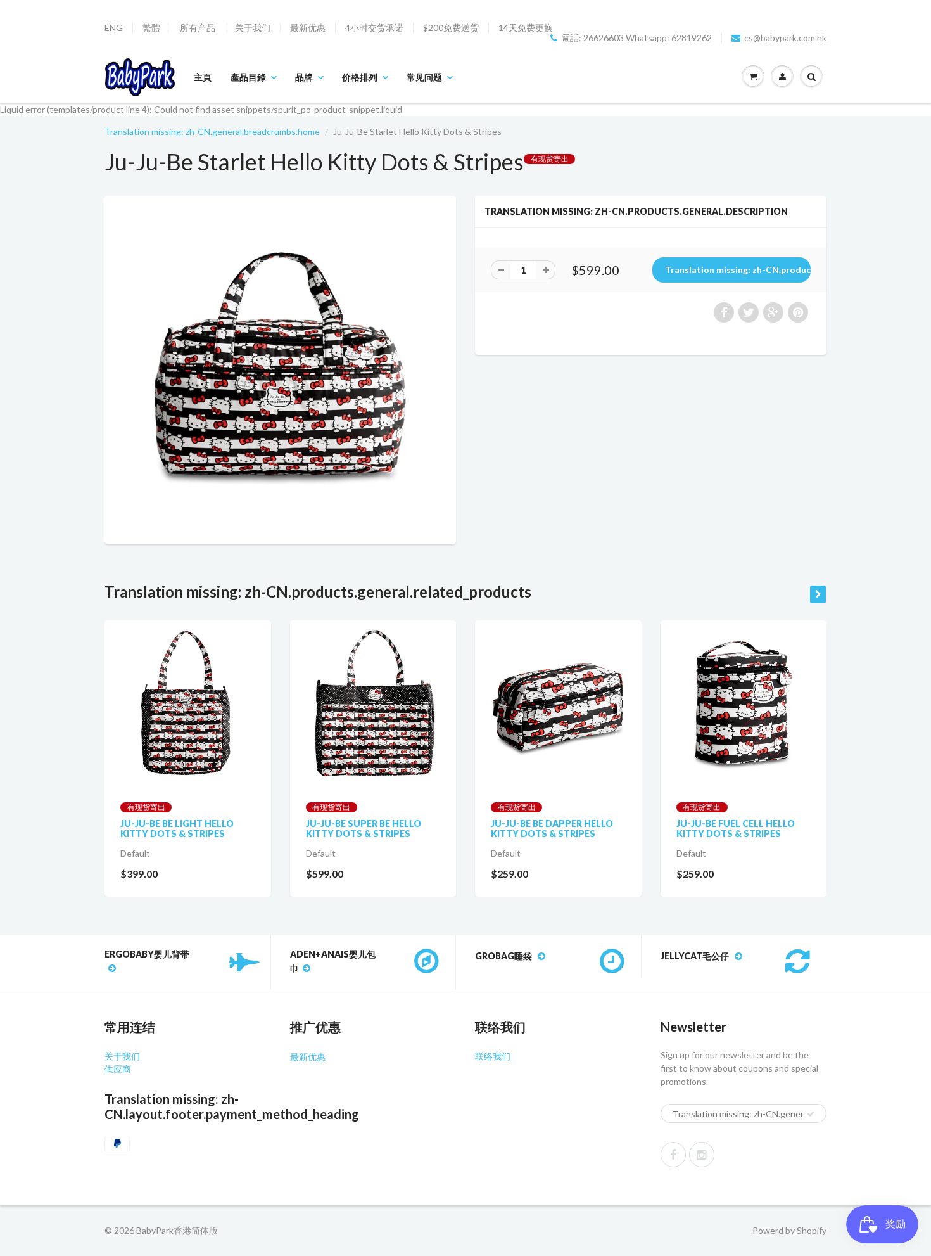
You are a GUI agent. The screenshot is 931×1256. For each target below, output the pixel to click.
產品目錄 (248, 77)
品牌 (304, 77)
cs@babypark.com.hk (785, 38)
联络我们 (492, 1056)
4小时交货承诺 (374, 28)
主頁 (203, 77)
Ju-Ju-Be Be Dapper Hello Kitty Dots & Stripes (552, 828)
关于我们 (252, 28)
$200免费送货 (451, 28)
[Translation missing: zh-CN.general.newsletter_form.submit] (810, 1114)
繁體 (151, 28)
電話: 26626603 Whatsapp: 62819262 (636, 38)
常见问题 (424, 77)
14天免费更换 (525, 28)
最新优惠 (308, 28)
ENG (113, 28)
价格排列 (359, 77)
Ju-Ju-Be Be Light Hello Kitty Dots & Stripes (177, 828)
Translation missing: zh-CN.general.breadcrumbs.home (212, 131)
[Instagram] (701, 1154)
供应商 (117, 1068)
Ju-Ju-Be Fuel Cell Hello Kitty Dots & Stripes (735, 828)
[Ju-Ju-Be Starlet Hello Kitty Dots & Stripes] (280, 368)
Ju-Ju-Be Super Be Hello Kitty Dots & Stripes (363, 828)
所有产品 (197, 28)
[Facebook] (673, 1154)
